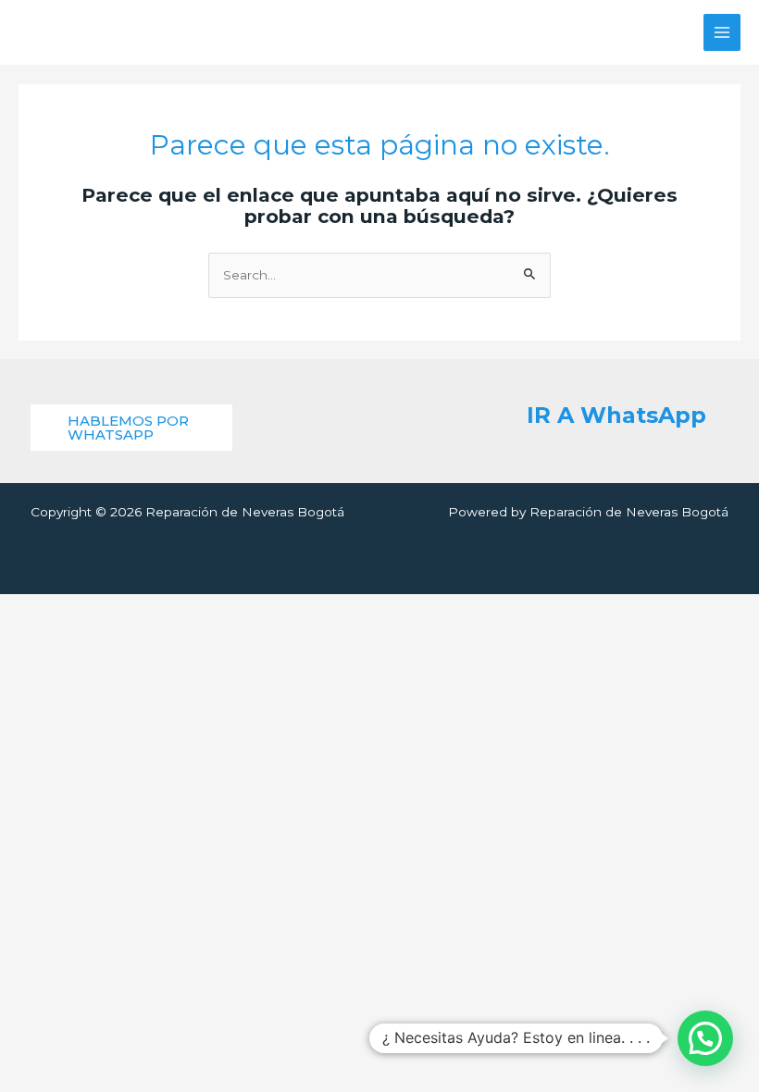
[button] (131, 427)
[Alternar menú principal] (722, 33)
